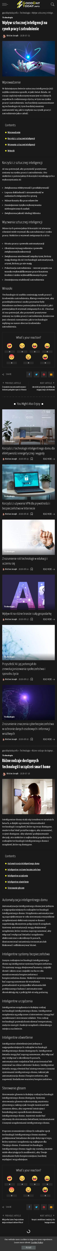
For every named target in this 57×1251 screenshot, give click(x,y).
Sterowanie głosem (16, 888)
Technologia (7, 18)
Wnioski (11, 151)
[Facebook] (29, 374)
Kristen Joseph (12, 36)
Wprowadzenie (14, 132)
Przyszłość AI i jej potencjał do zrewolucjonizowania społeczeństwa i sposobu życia (23, 668)
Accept (28, 1247)
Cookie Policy (37, 1242)
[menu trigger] (6, 4)
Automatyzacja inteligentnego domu (23, 863)
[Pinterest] (44, 374)
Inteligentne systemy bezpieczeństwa (24, 870)
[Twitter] (36, 374)
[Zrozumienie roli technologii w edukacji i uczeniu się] (28, 537)
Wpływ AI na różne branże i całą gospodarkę (26, 613)
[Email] (51, 374)
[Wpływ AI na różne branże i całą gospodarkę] (28, 592)
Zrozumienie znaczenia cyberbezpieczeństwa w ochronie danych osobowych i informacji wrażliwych (28, 728)
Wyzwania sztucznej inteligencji (21, 145)
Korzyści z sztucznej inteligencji (21, 138)
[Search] (52, 4)
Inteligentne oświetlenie (18, 882)
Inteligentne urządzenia (18, 876)
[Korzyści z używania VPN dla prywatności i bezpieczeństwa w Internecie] (28, 482)
